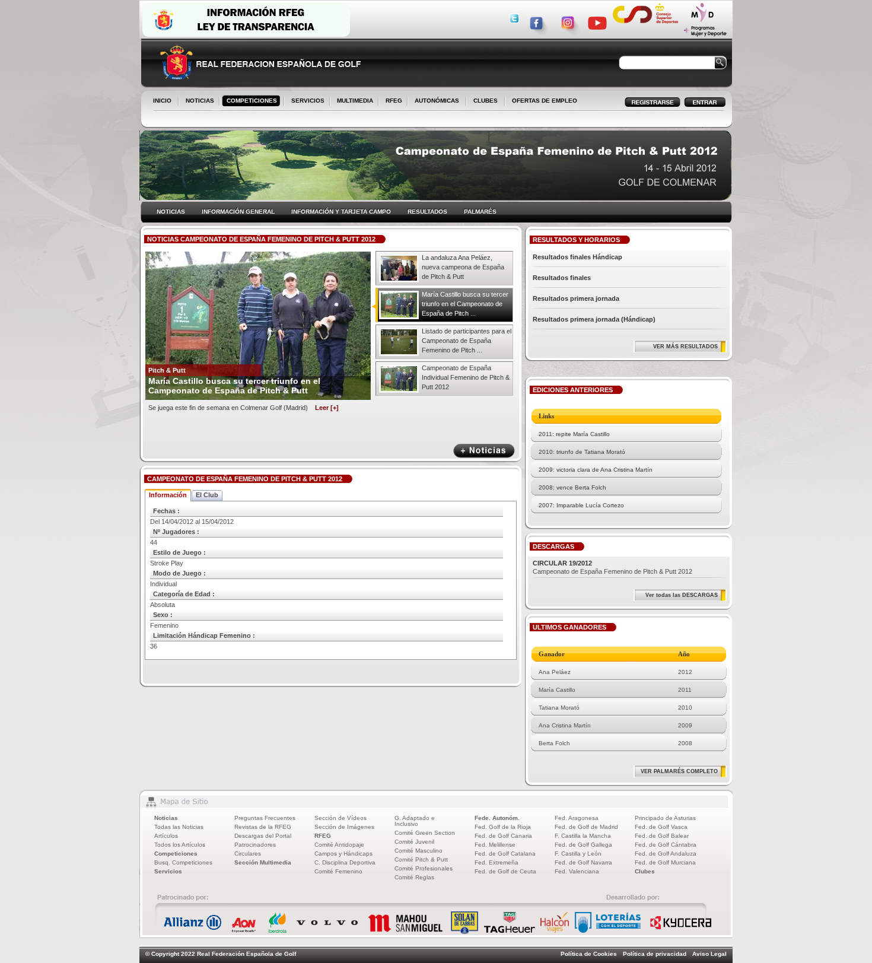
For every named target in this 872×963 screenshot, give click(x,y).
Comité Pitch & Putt (421, 859)
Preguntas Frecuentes (264, 818)
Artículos (166, 835)
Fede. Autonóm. (497, 818)
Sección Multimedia (262, 862)
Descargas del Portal (262, 835)
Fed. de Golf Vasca (661, 827)
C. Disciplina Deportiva (344, 862)
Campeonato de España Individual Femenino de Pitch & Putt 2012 (466, 377)
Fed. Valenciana (577, 871)
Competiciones (176, 853)
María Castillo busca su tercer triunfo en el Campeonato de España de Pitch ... (465, 304)
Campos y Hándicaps (343, 853)
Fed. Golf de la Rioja (503, 827)
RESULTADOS (427, 211)
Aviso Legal (709, 954)
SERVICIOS (305, 101)
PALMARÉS (480, 211)
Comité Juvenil (414, 841)
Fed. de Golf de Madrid (586, 827)
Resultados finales (562, 277)
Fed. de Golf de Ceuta (505, 871)
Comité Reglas (414, 877)
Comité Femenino (338, 871)
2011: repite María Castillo (574, 434)
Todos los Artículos (179, 844)
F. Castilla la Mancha (583, 835)
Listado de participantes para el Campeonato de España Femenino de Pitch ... (466, 341)
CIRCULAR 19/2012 (562, 563)
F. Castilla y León (578, 853)
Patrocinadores (255, 844)
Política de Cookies (589, 954)
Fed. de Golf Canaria (503, 835)
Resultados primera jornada (576, 298)
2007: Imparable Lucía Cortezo (581, 505)
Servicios (168, 871)
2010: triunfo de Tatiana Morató (582, 452)
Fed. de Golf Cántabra (665, 844)
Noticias (166, 818)
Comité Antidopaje (339, 844)
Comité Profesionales (423, 868)
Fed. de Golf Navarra (583, 862)
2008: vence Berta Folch (572, 487)
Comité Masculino (418, 850)
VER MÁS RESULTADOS (685, 346)
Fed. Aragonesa (577, 818)
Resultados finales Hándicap (577, 256)
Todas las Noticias (178, 827)
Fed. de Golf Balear (662, 835)
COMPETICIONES (252, 100)
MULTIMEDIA (352, 101)
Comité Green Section (424, 832)
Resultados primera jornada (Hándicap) (594, 319)
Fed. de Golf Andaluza (665, 853)
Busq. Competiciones (183, 862)
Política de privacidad (654, 954)
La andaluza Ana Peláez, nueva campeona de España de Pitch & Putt (463, 267)
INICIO (162, 100)
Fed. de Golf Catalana (505, 853)
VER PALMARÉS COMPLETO (679, 771)
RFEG (391, 101)
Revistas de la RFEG (262, 827)
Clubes (645, 871)
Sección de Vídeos (340, 818)
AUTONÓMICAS (437, 100)
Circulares (247, 853)
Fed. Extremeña (496, 862)
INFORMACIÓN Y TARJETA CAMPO (341, 211)
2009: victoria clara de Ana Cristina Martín (596, 469)
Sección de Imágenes (344, 827)
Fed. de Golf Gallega (583, 844)
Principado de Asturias (665, 818)
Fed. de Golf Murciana (665, 862)
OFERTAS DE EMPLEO (544, 100)
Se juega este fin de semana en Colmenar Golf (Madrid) (243, 407)
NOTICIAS (197, 101)
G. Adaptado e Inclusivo (414, 821)
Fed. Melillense (495, 844)
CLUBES (485, 100)
